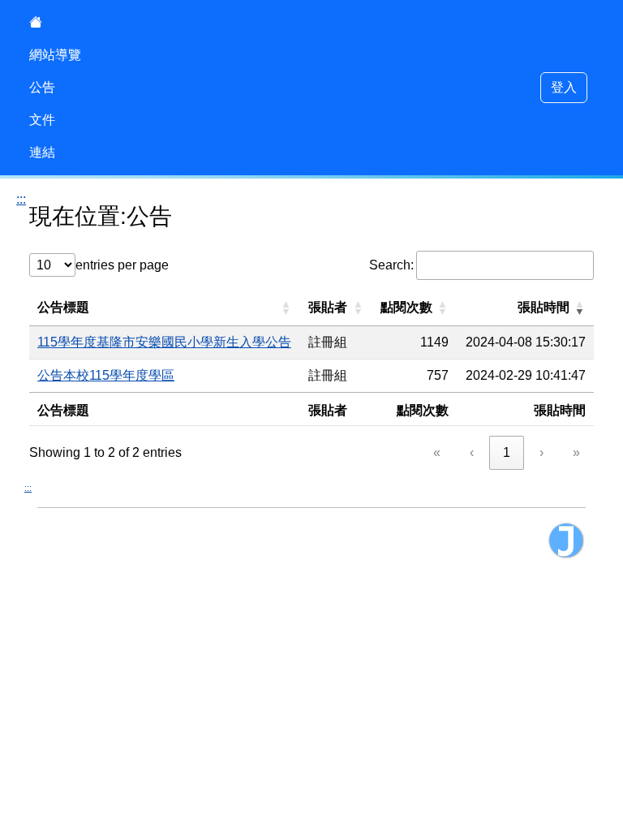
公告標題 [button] (63, 307)
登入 (564, 87)
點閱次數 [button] (406, 307)
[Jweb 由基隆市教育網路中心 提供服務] (566, 540)
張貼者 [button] (327, 307)
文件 (42, 120)
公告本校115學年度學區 (105, 375)
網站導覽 (55, 55)
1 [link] (506, 452)
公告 (42, 87)
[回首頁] (55, 22)
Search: (391, 265)
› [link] (541, 452)
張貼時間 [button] (543, 307)
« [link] (436, 452)
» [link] (576, 452)
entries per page (122, 265)
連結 (42, 152)
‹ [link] (472, 452)
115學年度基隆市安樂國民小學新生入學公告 (164, 342)
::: (21, 199)
